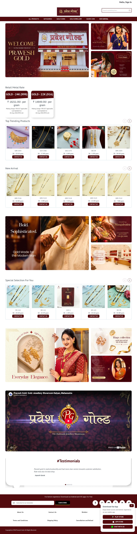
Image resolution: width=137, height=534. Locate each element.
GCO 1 (68, 310)
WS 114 (18, 310)
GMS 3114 (68, 198)
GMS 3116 (18, 198)
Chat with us (119, 527)
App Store (119, 522)
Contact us (18, 157)
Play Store (119, 517)
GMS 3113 (93, 198)
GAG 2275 (68, 151)
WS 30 (119, 310)
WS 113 (93, 310)
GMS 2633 (118, 151)
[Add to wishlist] (27, 128)
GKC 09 (93, 151)
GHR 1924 (18, 151)
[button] (65, 484)
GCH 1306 (43, 151)
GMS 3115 (43, 198)
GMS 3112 (118, 198)
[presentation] (125, 121)
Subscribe (62, 503)
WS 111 (43, 310)
